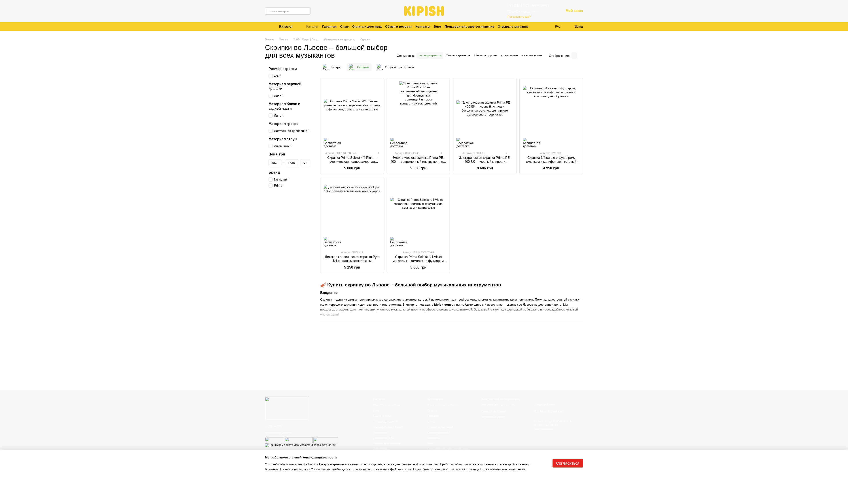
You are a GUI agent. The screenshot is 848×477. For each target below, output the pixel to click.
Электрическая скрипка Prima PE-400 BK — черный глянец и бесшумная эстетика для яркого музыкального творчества (485, 163)
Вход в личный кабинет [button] (443, 405)
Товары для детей (385, 421)
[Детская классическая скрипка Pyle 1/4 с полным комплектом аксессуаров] (352, 213)
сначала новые (532, 55)
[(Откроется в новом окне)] (274, 440)
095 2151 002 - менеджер (528, 5)
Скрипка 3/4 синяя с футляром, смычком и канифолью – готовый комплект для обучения (551, 161)
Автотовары (381, 448)
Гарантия (329, 26)
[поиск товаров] (307, 11)
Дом (376, 410)
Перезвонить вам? (519, 16)
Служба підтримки (522, 11)
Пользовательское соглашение (469, 26)
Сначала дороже (485, 55)
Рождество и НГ (384, 438)
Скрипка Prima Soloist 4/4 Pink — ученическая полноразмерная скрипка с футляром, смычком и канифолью (352, 163)
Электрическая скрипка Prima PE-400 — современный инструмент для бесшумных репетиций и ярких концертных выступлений (418, 163)
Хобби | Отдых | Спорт (388, 427)
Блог (437, 26)
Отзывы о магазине (513, 26)
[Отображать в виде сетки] (574, 56)
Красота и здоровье (386, 405)
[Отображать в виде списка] (580, 56)
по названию (509, 55)
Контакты (422, 26)
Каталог (312, 26)
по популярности (430, 55)
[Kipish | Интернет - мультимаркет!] (287, 407)
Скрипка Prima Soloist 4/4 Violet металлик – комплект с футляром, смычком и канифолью (418, 261)
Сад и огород (382, 416)
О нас (344, 26)
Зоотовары (380, 432)
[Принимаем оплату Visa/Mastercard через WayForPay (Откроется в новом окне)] (300, 445)
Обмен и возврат (398, 26)
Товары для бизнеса (386, 443)
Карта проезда (543, 429)
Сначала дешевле (458, 55)
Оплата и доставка (367, 26)
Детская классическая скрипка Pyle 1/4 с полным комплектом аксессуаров (352, 261)
